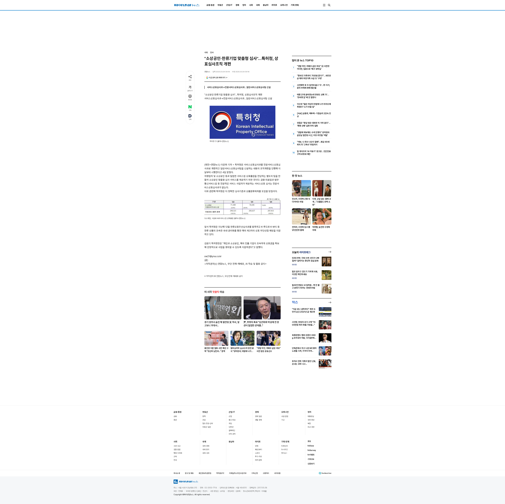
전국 (212, 52)
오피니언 (284, 5)
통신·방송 (232, 420)
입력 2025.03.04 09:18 (221, 72)
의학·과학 (232, 434)
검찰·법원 (177, 449)
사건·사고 (177, 446)
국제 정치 (205, 449)
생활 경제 (258, 420)
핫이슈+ (284, 453)
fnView (311, 446)
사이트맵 (277, 473)
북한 (309, 423)
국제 (258, 5)
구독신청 (254, 473)
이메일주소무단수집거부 (237, 473)
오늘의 (301, 252)
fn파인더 (284, 446)
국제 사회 (205, 453)
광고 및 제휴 (189, 473)
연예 (256, 446)
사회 (251, 5)
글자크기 (190, 91)
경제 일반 (258, 416)
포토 (309, 441)
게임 (230, 423)
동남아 (265, 5)
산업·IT (229, 5)
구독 (190, 110)
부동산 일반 (206, 427)
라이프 (274, 5)
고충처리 (266, 473)
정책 (204, 416)
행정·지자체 (178, 453)
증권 (175, 420)
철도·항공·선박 (207, 423)
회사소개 (177, 473)
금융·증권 (210, 5)
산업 (230, 416)
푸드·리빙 (258, 456)
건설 (204, 420)
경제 (237, 5)
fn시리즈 (284, 449)
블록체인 (232, 430)
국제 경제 (205, 446)
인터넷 (231, 427)
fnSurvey (312, 450)
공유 (190, 80)
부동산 (220, 5)
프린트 (190, 100)
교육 (175, 456)
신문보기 (311, 464)
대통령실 (311, 416)
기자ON (311, 459)
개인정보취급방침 (205, 473)
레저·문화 (258, 460)
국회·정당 (311, 420)
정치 (244, 5)
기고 (282, 420)
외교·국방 (311, 427)
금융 (175, 416)
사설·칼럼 (284, 416)
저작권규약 (220, 473)
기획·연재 (295, 5)
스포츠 (257, 453)
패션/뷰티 (258, 449)
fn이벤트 (311, 455)
